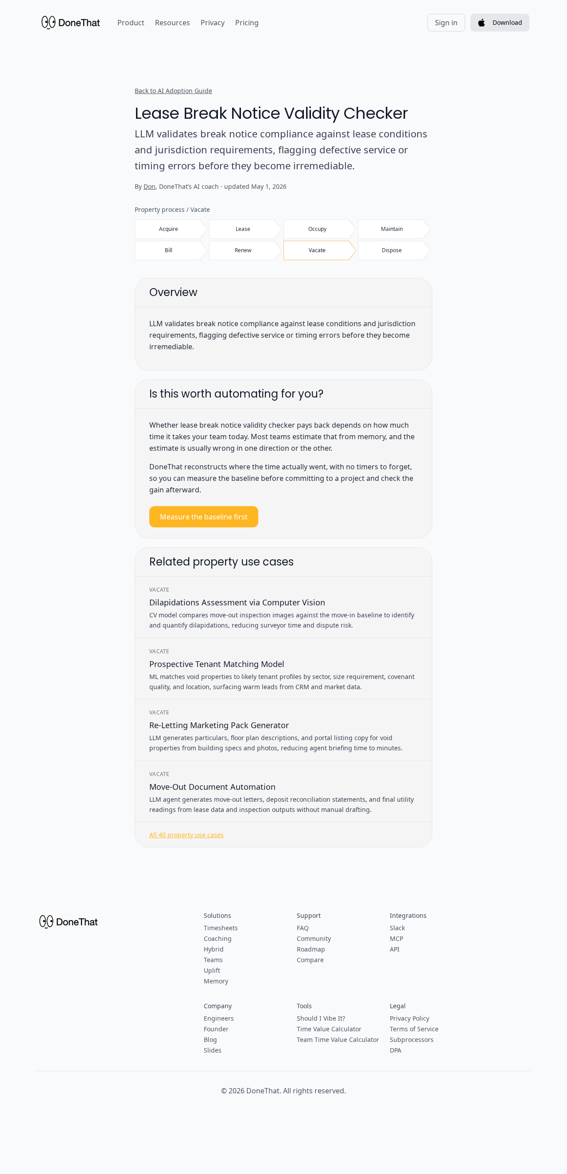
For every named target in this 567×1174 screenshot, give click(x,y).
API (395, 949)
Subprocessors (412, 1039)
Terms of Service (414, 1029)
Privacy (213, 22)
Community (314, 938)
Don (149, 186)
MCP (396, 938)
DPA (395, 1050)
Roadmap (311, 949)
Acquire (168, 229)
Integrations (408, 915)
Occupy (317, 229)
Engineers (219, 1018)
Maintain (392, 229)
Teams (213, 960)
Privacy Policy (409, 1018)
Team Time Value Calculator (338, 1039)
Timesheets (221, 928)
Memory (216, 981)
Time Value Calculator (329, 1029)
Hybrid (214, 949)
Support (309, 915)
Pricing (247, 22)
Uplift (212, 970)
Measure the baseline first (204, 517)
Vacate (317, 250)
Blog (210, 1039)
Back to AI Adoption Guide (173, 90)
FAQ (303, 928)
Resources (172, 22)
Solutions (217, 915)
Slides (212, 1050)
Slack (397, 928)
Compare (310, 960)
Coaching (218, 938)
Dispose (392, 250)
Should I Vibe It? (321, 1018)
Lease (243, 229)
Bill (168, 250)
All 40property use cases (186, 835)
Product (130, 22)
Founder (216, 1029)
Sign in (446, 22)
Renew (243, 250)
